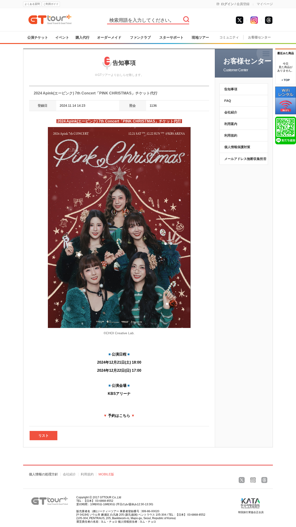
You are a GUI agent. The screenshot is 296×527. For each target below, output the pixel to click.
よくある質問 (32, 4)
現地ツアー (200, 37)
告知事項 (230, 89)
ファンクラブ (140, 37)
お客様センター (259, 37)
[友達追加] (285, 130)
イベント (62, 37)
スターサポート (171, 37)
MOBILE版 (106, 474)
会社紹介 (230, 112)
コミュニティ (229, 37)
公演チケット (37, 37)
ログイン (227, 4)
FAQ (227, 101)
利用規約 (230, 135)
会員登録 (243, 4)
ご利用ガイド (51, 4)
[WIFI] (285, 100)
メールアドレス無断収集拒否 (245, 159)
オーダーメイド (109, 37)
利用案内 (230, 124)
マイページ (265, 4)
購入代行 (82, 37)
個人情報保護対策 (237, 147)
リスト (43, 435)
